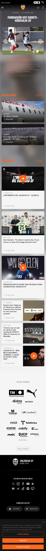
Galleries (16, 12)
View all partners (23, 449)
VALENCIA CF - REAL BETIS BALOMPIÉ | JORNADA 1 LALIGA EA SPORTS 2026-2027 (11, 354)
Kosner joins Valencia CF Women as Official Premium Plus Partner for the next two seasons (12, 309)
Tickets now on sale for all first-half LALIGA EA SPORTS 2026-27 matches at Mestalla (11, 332)
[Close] (43, 522)
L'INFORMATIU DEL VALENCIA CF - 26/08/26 (21, 195)
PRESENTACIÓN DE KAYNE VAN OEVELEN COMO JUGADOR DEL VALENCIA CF (22, 285)
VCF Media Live (7, 193)
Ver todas (39, 95)
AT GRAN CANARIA (11, 116)
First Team (6, 237)
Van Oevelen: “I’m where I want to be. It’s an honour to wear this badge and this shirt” (21, 241)
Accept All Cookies (23, 547)
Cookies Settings (23, 534)
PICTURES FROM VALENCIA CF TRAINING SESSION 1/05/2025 (19, 138)
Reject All (23, 540)
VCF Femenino (7, 302)
